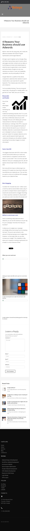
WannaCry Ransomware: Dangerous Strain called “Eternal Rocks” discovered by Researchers (16, 418)
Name (7, 353)
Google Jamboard (11, 387)
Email (6, 359)
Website (7, 364)
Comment (7, 337)
